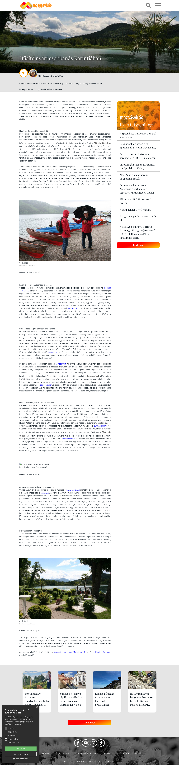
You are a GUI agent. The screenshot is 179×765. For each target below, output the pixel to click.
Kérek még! (138, 245)
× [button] (37, 707)
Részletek (18, 724)
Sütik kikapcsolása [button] (20, 754)
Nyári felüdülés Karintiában (49, 89)
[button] (21, 758)
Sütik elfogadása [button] (20, 749)
